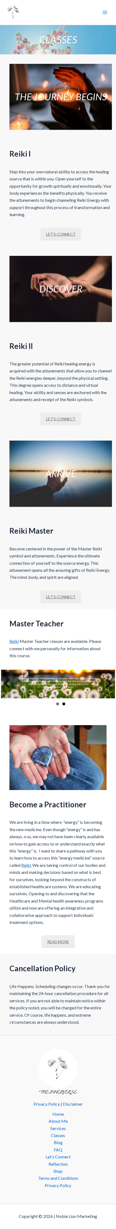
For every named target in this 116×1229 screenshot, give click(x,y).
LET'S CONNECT (61, 234)
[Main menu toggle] (105, 12)
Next (106, 684)
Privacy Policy (46, 1103)
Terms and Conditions (58, 1178)
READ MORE (58, 941)
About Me (58, 1121)
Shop (58, 1171)
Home (58, 1113)
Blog (58, 1142)
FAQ (58, 1149)
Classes (58, 1135)
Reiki (14, 641)
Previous (9, 684)
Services (58, 1128)
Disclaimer (73, 1103)
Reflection (58, 1164)
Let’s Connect (58, 1156)
